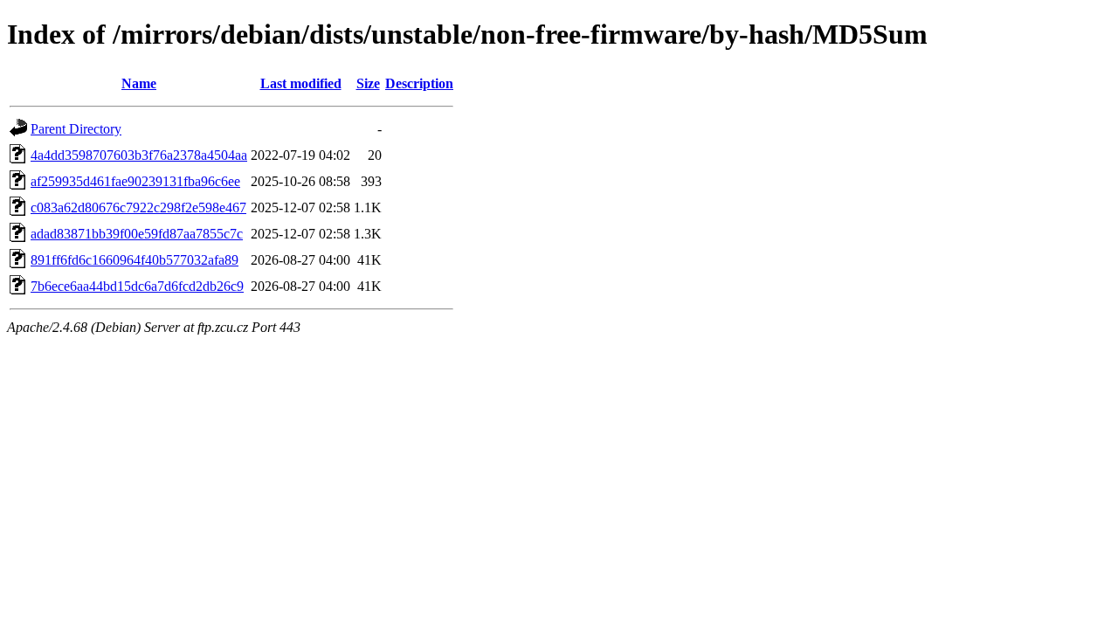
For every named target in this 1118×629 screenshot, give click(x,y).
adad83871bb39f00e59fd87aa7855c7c (137, 233)
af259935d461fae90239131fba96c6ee (135, 181)
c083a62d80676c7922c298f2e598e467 (138, 207)
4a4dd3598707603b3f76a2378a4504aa (139, 155)
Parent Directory (76, 128)
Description (419, 83)
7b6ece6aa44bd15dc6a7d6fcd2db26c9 (137, 286)
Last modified (301, 83)
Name (138, 83)
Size (368, 83)
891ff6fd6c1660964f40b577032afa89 (134, 259)
